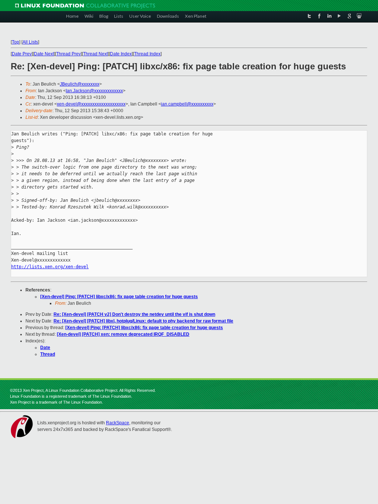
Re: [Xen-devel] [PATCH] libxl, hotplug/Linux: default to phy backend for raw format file (143, 321)
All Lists (30, 42)
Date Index (121, 53)
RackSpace (117, 422)
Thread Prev (68, 53)
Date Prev (22, 53)
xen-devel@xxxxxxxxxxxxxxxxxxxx (91, 104)
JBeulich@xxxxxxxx (79, 84)
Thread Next (95, 53)
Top (15, 42)
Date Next (44, 53)
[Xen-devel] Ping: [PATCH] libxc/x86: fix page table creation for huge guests (119, 296)
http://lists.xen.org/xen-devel (50, 266)
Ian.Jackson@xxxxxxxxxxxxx (94, 90)
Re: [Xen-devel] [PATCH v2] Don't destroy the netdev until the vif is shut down (134, 314)
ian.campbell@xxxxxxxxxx (187, 104)
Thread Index (147, 53)
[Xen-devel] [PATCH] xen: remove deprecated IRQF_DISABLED (123, 334)
